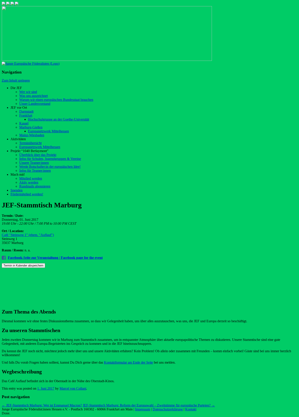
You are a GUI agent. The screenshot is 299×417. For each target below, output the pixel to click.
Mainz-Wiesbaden (31, 135)
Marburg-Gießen (30, 127)
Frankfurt (25, 115)
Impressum (142, 409)
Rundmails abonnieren (34, 186)
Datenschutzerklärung (168, 409)
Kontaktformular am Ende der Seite (128, 362)
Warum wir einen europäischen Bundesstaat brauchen (56, 100)
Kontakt (190, 409)
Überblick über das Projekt (37, 155)
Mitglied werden (30, 178)
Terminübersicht (30, 143)
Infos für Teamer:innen (35, 170)
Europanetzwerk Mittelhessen (48, 131)
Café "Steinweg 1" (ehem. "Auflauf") (28, 235)
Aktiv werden (28, 182)
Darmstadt (26, 111)
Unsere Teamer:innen (34, 163)
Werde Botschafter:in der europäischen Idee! (50, 166)
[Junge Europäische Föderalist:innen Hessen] (31, 63)
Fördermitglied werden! (27, 194)
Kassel (23, 123)
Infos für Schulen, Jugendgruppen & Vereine (50, 159)
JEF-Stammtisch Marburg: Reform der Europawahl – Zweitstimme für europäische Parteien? (149, 405)
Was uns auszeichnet (33, 96)
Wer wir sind (28, 92)
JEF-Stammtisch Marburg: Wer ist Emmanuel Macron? (42, 405)
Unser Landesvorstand (34, 103)
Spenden (17, 190)
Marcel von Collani (73, 388)
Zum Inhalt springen (16, 80)
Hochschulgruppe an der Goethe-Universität (58, 119)
